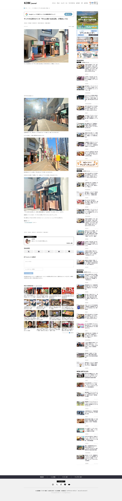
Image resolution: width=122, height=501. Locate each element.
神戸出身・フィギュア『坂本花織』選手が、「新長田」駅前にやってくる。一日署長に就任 (91, 193)
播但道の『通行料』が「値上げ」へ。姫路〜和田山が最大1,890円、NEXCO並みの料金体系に (91, 355)
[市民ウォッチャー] (87, 51)
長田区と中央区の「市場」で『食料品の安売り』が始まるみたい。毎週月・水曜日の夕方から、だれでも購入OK (91, 262)
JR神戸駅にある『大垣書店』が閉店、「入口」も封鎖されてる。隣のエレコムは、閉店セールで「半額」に (91, 184)
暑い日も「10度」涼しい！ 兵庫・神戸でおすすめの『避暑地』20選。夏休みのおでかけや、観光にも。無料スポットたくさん (91, 297)
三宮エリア (35, 23)
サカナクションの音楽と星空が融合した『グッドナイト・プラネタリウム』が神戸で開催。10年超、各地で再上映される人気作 (91, 98)
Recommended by (66, 332)
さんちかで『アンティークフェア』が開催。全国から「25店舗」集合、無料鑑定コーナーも (91, 117)
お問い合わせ (51, 490)
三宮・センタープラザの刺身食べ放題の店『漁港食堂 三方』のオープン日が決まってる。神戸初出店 (91, 307)
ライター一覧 (69, 243)
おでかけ (78, 3)
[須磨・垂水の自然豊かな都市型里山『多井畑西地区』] (87, 29)
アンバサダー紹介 (78, 477)
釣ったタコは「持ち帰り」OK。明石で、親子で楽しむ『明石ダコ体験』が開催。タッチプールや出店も (91, 202)
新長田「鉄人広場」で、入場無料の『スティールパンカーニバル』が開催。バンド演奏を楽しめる (91, 135)
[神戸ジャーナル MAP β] (87, 167)
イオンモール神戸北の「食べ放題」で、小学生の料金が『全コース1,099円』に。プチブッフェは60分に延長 (91, 153)
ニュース (62, 3)
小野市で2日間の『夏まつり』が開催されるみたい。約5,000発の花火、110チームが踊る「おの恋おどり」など (91, 253)
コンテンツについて (83, 490)
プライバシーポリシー (72, 490)
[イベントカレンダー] (87, 36)
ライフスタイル (72, 3)
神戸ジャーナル (60, 492)
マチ (82, 3)
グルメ (58, 3)
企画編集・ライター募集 (42, 490)
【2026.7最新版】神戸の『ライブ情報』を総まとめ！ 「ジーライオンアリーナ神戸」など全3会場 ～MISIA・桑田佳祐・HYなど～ (91, 345)
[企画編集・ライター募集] (87, 43)
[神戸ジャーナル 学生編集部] (87, 58)
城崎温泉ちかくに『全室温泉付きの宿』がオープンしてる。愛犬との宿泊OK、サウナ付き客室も (91, 287)
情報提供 (42, 477)
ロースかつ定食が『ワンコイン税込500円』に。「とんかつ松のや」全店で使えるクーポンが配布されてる (91, 325)
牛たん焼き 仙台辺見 (28, 222)
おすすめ (86, 3)
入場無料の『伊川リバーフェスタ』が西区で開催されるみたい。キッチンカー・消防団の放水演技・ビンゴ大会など (91, 144)
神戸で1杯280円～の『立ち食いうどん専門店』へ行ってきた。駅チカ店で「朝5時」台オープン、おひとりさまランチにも (91, 108)
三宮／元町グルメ (41, 23)
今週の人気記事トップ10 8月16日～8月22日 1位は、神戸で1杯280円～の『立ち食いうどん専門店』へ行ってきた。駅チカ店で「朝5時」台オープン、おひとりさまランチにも (91, 68)
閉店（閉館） (48, 23)
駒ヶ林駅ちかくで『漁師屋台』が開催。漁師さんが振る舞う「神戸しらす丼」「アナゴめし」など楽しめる (91, 125)
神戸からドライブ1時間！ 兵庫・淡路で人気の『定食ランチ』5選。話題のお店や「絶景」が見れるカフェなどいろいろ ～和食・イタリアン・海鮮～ (91, 233)
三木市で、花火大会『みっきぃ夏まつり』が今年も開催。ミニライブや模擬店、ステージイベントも (91, 78)
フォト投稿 (53, 477)
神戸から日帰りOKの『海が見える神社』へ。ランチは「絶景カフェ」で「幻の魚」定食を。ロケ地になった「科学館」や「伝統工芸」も (91, 277)
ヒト (66, 3)
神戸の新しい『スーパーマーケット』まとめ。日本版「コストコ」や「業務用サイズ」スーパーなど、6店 (91, 88)
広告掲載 (58, 490)
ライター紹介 (65, 477)
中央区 (30, 23)
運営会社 (64, 490)
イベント (54, 3)
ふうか (73, 26)
